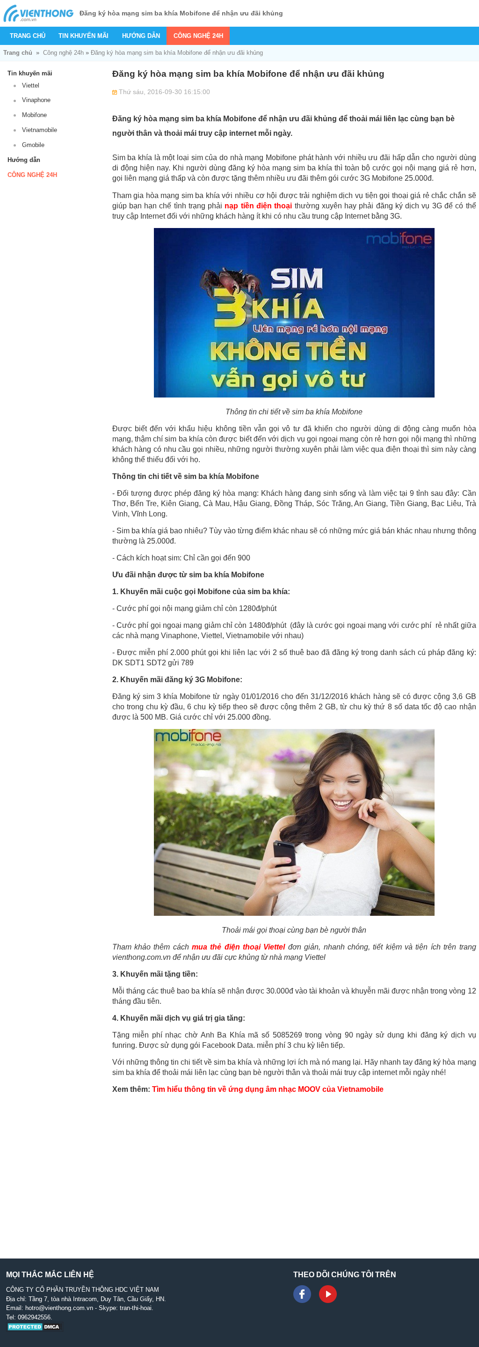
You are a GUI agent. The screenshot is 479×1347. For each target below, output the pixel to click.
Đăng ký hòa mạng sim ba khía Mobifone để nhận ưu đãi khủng (177, 52)
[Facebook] (302, 1294)
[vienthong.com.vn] (38, 13)
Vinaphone (36, 99)
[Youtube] (328, 1294)
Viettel (30, 85)
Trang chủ (27, 35)
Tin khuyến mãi (83, 35)
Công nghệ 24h (198, 35)
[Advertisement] (294, 1166)
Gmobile (33, 144)
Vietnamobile (39, 129)
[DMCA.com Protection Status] (35, 1329)
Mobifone (34, 114)
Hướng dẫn (141, 35)
